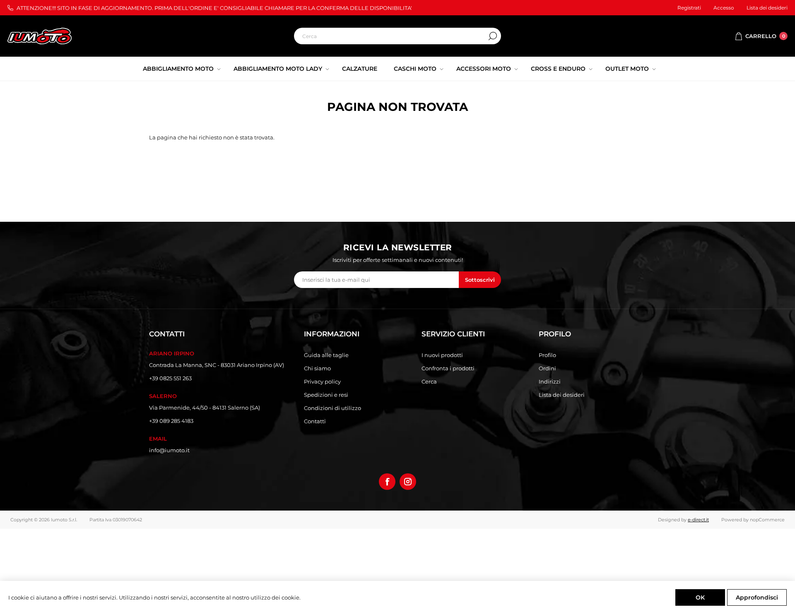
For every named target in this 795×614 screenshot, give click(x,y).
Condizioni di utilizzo (332, 408)
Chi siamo (317, 368)
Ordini (547, 368)
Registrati (689, 8)
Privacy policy (322, 381)
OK (700, 597)
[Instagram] (408, 481)
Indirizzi (550, 381)
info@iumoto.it (169, 450)
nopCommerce (767, 520)
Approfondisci (757, 597)
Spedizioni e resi (326, 394)
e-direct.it (698, 520)
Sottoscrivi (480, 279)
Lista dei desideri (562, 394)
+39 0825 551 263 (170, 378)
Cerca (492, 36)
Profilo (547, 355)
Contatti (315, 421)
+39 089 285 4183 (171, 420)
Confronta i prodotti (448, 368)
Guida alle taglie (326, 355)
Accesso (723, 8)
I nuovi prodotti (442, 355)
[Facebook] (387, 481)
